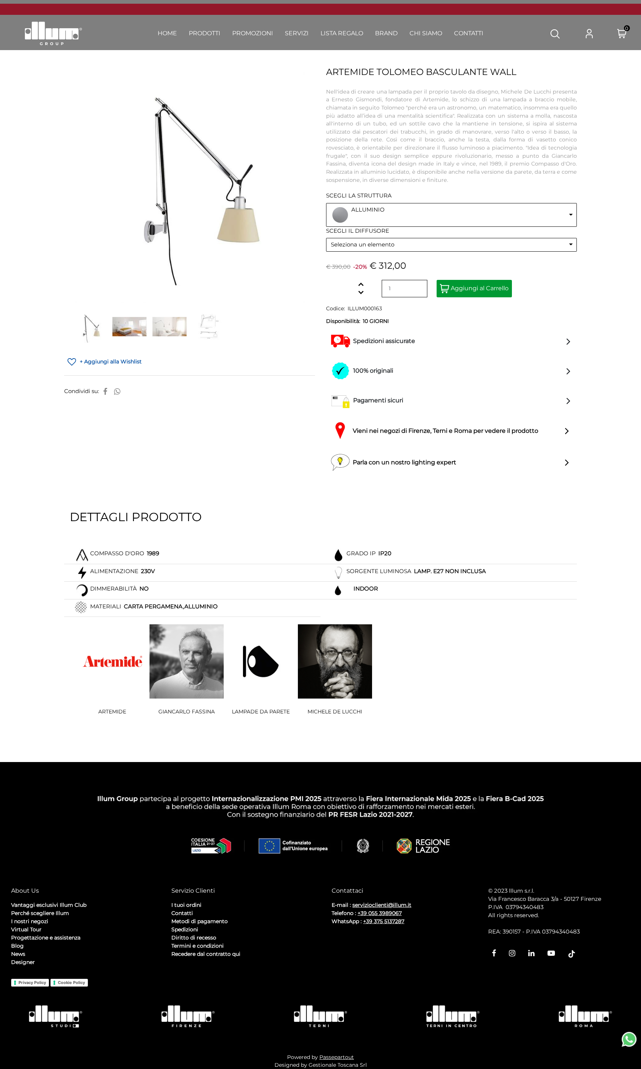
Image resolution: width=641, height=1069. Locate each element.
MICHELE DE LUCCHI (335, 711)
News (18, 954)
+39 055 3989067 (380, 913)
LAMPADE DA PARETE (261, 711)
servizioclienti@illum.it (381, 905)
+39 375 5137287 (383, 921)
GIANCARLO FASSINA (186, 711)
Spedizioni (184, 929)
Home (167, 33)
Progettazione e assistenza (45, 937)
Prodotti (204, 33)
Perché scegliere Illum (40, 913)
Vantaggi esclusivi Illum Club (48, 905)
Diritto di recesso (193, 937)
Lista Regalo (341, 33)
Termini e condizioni (197, 945)
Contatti (468, 33)
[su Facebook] (105, 391)
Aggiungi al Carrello (479, 288)
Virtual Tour (26, 929)
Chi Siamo (426, 33)
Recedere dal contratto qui (205, 954)
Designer (23, 962)
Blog (17, 945)
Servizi (297, 33)
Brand (386, 33)
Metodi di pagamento (199, 921)
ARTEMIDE (112, 711)
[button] (555, 33)
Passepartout (336, 1057)
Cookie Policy (71, 982)
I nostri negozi (29, 921)
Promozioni (252, 33)
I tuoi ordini (186, 905)
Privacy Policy (32, 982)
